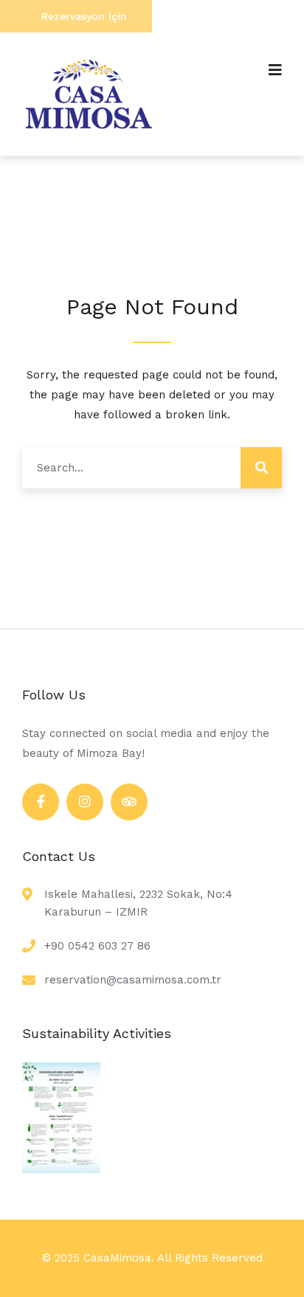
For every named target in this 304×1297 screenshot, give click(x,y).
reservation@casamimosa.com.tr (132, 979)
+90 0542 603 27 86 (97, 945)
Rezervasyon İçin (84, 16)
